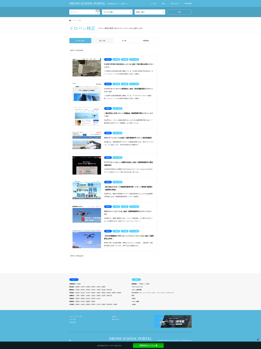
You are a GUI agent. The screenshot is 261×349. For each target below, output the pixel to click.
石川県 (88, 292)
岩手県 (83, 287)
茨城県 (77, 289)
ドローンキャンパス (137, 287)
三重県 (77, 295)
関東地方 (71, 289)
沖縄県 (115, 304)
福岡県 (77, 304)
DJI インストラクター (159, 292)
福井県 (93, 292)
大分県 (98, 304)
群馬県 (88, 289)
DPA (133, 295)
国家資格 (134, 284)
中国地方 (71, 298)
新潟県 (77, 292)
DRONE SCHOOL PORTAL (130, 339)
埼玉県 (93, 289)
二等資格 (147, 284)
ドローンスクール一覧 (75, 316)
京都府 (88, 295)
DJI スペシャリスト (145, 292)
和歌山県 (109, 295)
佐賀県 (83, 304)
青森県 (77, 287)
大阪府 (93, 295)
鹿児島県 (109, 304)
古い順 (124, 40)
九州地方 (71, 304)
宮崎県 (103, 304)
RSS (70, 340)
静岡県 (114, 292)
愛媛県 (88, 301)
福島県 (103, 287)
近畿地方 (71, 295)
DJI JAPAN (135, 292)
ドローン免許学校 (137, 289)
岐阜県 (109, 292)
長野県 (103, 292)
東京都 (103, 289)
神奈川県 (109, 289)
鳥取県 (77, 298)
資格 (163, 3)
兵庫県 (98, 295)
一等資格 (140, 284)
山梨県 (98, 292)
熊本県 (93, 304)
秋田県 (93, 287)
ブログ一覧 (72, 319)
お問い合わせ (174, 3)
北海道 (79, 284)
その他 (133, 304)
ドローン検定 (135, 301)
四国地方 (71, 301)
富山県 (83, 292)
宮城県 (88, 287)
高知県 (93, 301)
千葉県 (98, 289)
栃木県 (83, 289)
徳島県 (77, 301)
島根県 (83, 298)
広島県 (93, 298)
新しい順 (102, 40)
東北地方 (71, 287)
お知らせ (114, 316)
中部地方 (71, 292)
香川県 (83, 301)
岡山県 (88, 298)
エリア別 (153, 3)
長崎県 (88, 304)
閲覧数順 (146, 40)
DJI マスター (170, 292)
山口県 (98, 298)
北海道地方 (72, 284)
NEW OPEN (72, 322)
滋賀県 (83, 295)
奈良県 (103, 295)
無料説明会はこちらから (147, 345)
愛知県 (119, 292)
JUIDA (133, 298)
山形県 (98, 287)
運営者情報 (188, 3)
